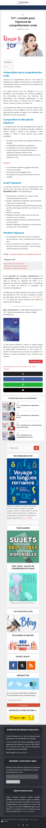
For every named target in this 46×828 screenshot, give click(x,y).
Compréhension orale (11, 366)
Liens (36, 819)
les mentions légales (28, 811)
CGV (31, 819)
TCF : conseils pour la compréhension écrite (24, 436)
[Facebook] (13, 665)
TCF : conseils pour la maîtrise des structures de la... (29, 426)
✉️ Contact (4, 821)
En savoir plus (36, 361)
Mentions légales (24, 819)
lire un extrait (27, 518)
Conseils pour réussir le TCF (15, 263)
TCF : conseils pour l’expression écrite (27, 416)
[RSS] (31, 665)
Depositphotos (22, 752)
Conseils (23, 366)
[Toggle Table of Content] (7, 66)
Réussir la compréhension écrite (16, 268)
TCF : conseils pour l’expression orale (27, 406)
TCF (23, 15)
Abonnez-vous (13, 782)
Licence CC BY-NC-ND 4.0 (9, 819)
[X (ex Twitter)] (22, 665)
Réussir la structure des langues (16, 266)
